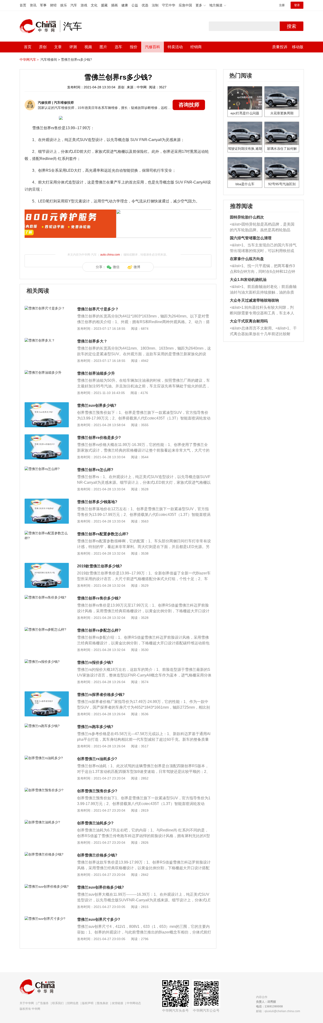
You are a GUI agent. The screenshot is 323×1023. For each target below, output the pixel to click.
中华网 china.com (40, 26)
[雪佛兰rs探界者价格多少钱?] (47, 694)
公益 (134, 5)
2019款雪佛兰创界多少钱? (99, 566)
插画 (114, 5)
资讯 (33, 5)
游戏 (84, 5)
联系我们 (58, 1003)
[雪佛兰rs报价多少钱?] (47, 661)
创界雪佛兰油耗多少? (95, 823)
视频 (88, 47)
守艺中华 (168, 5)
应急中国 (185, 5)
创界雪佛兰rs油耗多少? (97, 759)
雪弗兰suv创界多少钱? (96, 405)
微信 (116, 267)
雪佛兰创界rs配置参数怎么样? (102, 534)
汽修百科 (152, 47)
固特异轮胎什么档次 (247, 217)
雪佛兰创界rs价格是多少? (99, 438)
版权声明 (87, 1003)
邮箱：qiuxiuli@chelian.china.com (278, 1011)
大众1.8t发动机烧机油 (248, 280)
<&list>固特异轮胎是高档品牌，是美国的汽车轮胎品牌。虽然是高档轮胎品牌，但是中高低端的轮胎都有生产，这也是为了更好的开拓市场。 (262, 227)
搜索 (291, 26)
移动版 (297, 47)
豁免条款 (102, 1003)
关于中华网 (27, 1003)
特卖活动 (175, 47)
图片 (103, 47)
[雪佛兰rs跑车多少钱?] (47, 726)
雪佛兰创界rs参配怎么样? (99, 630)
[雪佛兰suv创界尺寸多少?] (47, 918)
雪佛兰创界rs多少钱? (76, 59)
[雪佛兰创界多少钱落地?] (47, 501)
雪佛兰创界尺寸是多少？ (98, 309)
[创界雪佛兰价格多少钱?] (47, 854)
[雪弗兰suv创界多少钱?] (47, 405)
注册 (282, 5)
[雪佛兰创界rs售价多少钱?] (47, 597)
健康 (124, 5)
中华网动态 (134, 1003)
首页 (23, 5)
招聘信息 (73, 1003)
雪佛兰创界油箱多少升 (96, 373)
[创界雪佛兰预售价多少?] (47, 790)
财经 (53, 5)
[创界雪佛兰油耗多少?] (47, 822)
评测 (73, 47)
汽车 (73, 5)
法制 (155, 5)
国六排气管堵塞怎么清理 (250, 238)
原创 (43, 47)
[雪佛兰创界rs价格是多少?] (47, 437)
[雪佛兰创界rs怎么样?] (47, 469)
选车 (118, 47)
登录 (297, 5)
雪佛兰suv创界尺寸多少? (98, 919)
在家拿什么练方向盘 (247, 259)
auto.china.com (110, 254)
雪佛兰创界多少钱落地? (97, 502)
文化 (94, 5)
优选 (145, 5)
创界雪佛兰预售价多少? (97, 791)
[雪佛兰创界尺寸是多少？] (47, 308)
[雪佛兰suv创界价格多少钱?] (47, 886)
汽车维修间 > (50, 59)
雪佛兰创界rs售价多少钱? (99, 598)
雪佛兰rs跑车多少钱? (95, 727)
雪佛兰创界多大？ (92, 341)
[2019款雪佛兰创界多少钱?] (47, 565)
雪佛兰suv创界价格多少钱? (100, 887)
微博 (137, 267)
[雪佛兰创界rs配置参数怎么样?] (47, 533)
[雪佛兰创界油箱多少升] (47, 372)
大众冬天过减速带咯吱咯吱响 (254, 300)
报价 (133, 47)
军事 (43, 5)
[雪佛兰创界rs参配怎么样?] (47, 629)
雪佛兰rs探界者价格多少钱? (101, 695)
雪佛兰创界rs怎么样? (95, 470)
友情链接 (117, 1003)
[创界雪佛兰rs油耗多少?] (47, 758)
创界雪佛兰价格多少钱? (97, 855)
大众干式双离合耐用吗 (249, 321)
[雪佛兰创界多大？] (47, 340)
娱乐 (63, 5)
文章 (58, 47)
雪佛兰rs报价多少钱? (95, 662)
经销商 (196, 47)
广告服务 (43, 1003)
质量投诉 (279, 47)
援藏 (104, 5)
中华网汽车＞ (29, 59)
